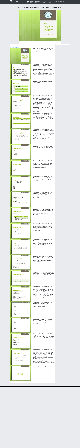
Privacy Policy (44, 2)
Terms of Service (50, 2)
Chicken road (31, 2)
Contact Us (55, 2)
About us (28, 2)
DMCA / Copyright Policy (38, 2)
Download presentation (14, 47)
